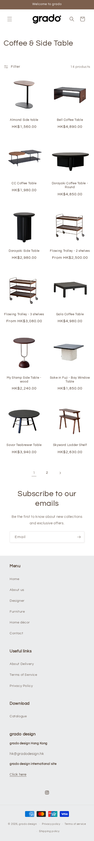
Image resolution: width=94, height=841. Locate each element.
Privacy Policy (21, 686)
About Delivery (22, 664)
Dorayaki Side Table (24, 251)
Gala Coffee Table (70, 314)
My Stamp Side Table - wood (24, 379)
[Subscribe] (79, 537)
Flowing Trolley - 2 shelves (70, 251)
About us (17, 590)
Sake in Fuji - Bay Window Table (70, 379)
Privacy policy (51, 824)
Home (14, 579)
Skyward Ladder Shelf (70, 445)
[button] (9, 19)
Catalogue (18, 716)
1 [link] (34, 473)
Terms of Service (23, 675)
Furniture (17, 611)
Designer (17, 600)
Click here (18, 774)
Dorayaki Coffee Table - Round (70, 185)
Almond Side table (24, 120)
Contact (16, 633)
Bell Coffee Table (70, 120)
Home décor (20, 622)
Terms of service (75, 824)
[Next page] (60, 473)
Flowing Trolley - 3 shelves (24, 314)
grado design (28, 823)
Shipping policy (49, 831)
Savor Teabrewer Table (24, 445)
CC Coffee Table (24, 183)
